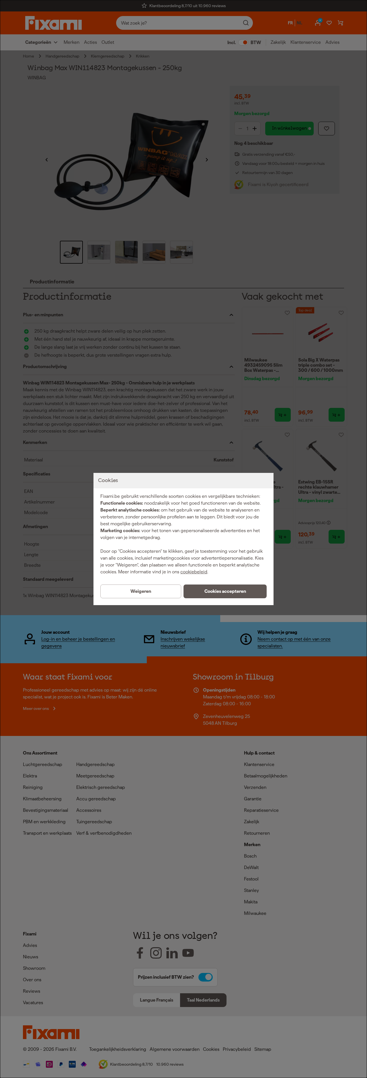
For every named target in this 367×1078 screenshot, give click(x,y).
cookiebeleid (193, 571)
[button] (225, 591)
